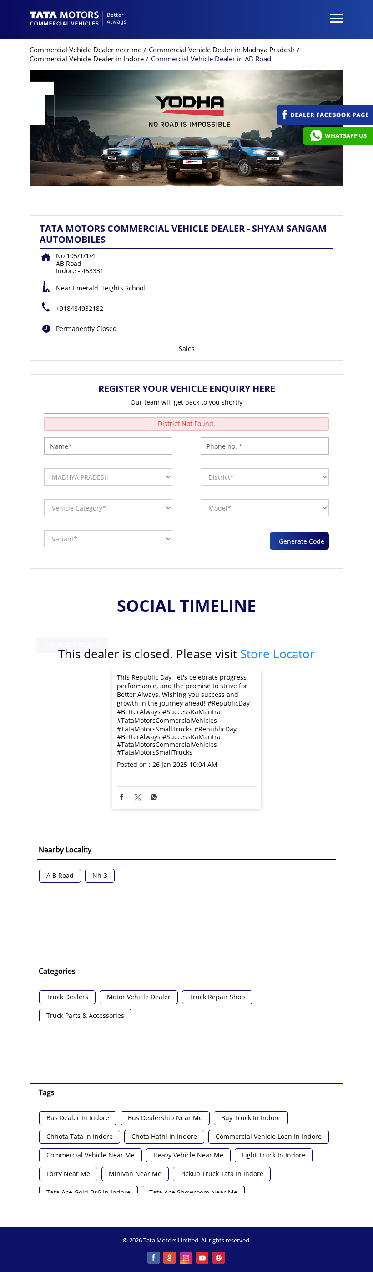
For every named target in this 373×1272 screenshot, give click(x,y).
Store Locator (277, 654)
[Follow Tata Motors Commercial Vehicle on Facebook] (154, 1258)
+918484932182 (79, 308)
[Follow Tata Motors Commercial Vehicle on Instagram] (186, 1258)
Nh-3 (99, 876)
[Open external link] (325, 122)
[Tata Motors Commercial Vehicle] (78, 19)
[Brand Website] (219, 1258)
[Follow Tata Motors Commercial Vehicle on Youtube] (203, 1258)
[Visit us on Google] (170, 1258)
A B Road (60, 876)
